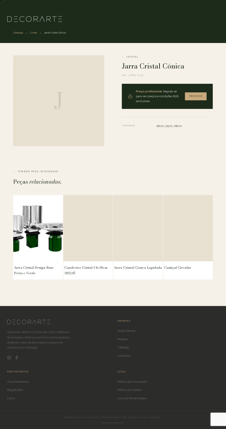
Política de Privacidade (132, 381)
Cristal (33, 32)
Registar (195, 96)
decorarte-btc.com (113, 423)
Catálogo (18, 32)
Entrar (11, 398)
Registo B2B (15, 390)
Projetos (122, 339)
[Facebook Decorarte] (17, 359)
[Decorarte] (28, 323)
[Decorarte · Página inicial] (34, 19)
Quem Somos (126, 330)
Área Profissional (18, 381)
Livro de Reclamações (132, 398)
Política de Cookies (129, 390)
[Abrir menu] (215, 19)
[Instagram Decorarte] (9, 359)
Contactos (123, 355)
